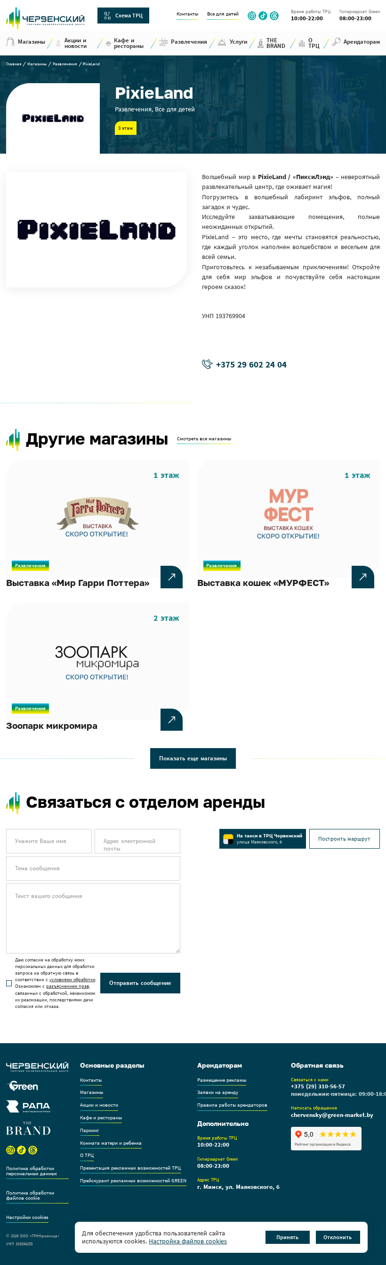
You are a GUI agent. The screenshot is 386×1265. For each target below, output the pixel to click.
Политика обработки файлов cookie (30, 1195)
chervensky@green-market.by (332, 1115)
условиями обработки (72, 979)
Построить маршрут (344, 838)
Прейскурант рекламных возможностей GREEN (133, 1181)
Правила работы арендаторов (232, 1105)
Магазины (37, 64)
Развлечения (65, 64)
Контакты (187, 14)
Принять (287, 1237)
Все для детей (223, 14)
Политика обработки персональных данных (31, 1171)
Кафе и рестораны (101, 1118)
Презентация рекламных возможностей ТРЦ (130, 1168)
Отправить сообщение (140, 982)
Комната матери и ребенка (111, 1143)
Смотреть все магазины (204, 439)
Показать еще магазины (193, 758)
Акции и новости (99, 1105)
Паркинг (89, 1130)
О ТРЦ (87, 1155)
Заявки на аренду (217, 1092)
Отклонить (337, 1237)
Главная (14, 64)
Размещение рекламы (221, 1080)
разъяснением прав (67, 986)
